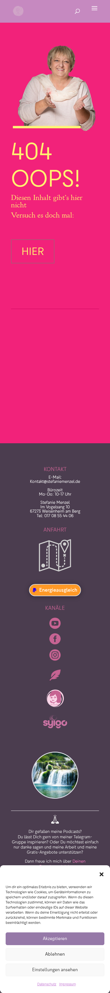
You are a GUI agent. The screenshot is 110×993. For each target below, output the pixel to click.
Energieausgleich (58, 590)
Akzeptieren (55, 938)
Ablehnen (55, 954)
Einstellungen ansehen (55, 969)
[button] (101, 874)
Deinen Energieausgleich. (62, 853)
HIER (32, 251)
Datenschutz (46, 984)
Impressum (67, 984)
